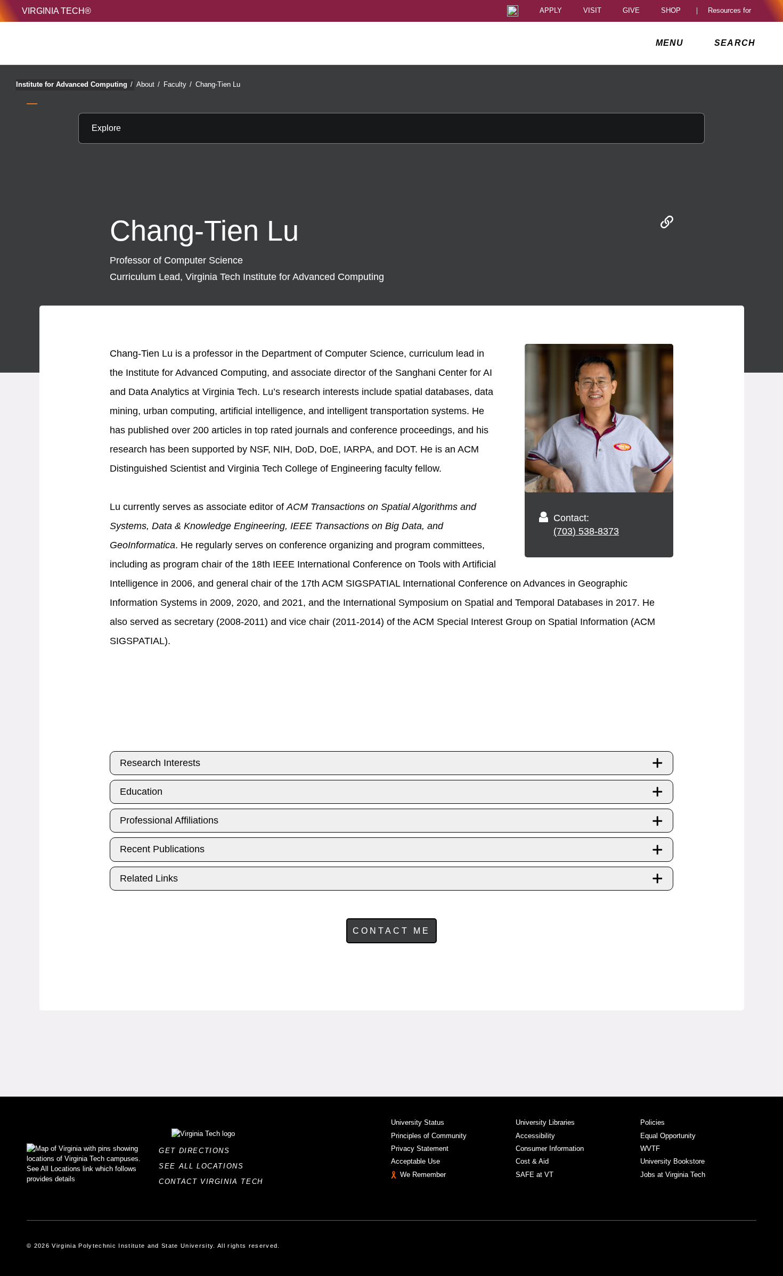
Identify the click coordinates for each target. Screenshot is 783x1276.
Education (141, 791)
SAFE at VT (534, 1175)
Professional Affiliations (169, 820)
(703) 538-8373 (586, 531)
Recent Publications (162, 849)
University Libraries (545, 1122)
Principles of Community (429, 1136)
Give (631, 10)
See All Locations (204, 1166)
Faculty (178, 84)
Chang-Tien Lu (217, 84)
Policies (652, 1122)
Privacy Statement (419, 1148)
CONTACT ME (391, 930)
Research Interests (160, 763)
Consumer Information (550, 1148)
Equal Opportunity (668, 1136)
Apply (551, 10)
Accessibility (535, 1136)
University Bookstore (672, 1161)
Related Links (149, 878)
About (148, 84)
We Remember (423, 1175)
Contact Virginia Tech (214, 1182)
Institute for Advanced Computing (74, 84)
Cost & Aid (532, 1161)
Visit (592, 10)
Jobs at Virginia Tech (672, 1175)
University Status (417, 1122)
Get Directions (197, 1151)
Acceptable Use (415, 1161)
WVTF (650, 1148)
